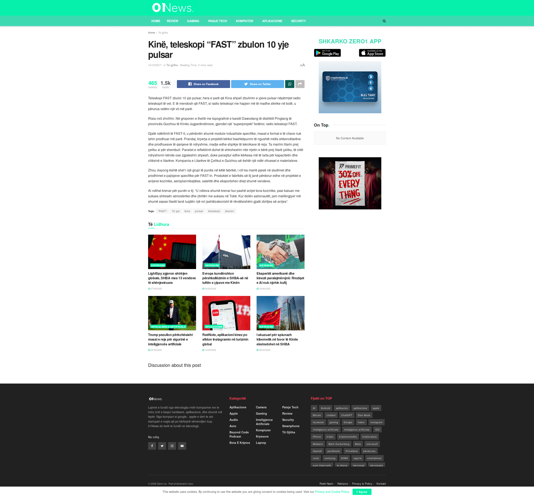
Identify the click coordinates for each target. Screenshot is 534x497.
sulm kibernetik (322, 465)
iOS (377, 429)
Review (172, 21)
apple (376, 408)
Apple (233, 413)
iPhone (317, 436)
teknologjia (376, 465)
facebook (318, 422)
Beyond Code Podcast (239, 434)
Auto (232, 426)
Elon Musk (364, 415)
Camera (261, 407)
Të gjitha (163, 32)
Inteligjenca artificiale (326, 429)
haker (361, 422)
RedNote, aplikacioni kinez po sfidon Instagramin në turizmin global (225, 339)
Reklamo (342, 484)
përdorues (369, 451)
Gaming (193, 21)
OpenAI (317, 451)
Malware (318, 443)
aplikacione (360, 408)
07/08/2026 (156, 288)
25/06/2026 (264, 288)
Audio (233, 420)
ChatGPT (346, 415)
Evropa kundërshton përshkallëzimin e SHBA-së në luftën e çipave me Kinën (225, 278)
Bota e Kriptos (239, 442)
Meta (358, 443)
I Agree (362, 492)
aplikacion (342, 408)
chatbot (331, 415)
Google (348, 422)
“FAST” (162, 211)
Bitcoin (317, 415)
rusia (316, 458)
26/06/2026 (210, 288)
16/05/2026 (210, 349)
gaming (334, 422)
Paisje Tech (217, 21)
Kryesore (158, 265)
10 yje (176, 211)
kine (187, 211)
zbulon (229, 211)
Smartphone (291, 426)
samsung (330, 458)
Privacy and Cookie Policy (332, 491)
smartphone (374, 458)
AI (314, 408)
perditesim (333, 451)
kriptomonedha (348, 436)
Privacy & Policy (362, 484)
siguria (358, 458)
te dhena (342, 465)
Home (155, 21)
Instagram (376, 422)
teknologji (358, 465)
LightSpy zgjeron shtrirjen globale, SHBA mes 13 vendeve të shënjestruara (172, 278)
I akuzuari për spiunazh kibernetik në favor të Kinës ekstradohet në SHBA (277, 339)
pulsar (199, 211)
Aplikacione (272, 21)
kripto (330, 436)
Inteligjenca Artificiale (168, 326)
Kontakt (381, 484)
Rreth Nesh (326, 484)
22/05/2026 (156, 349)
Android (325, 408)
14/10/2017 (154, 65)
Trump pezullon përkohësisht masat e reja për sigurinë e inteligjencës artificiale (170, 339)
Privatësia (352, 451)
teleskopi (214, 211)
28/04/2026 (264, 349)
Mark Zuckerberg (339, 443)
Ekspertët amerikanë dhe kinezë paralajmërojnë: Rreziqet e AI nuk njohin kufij (280, 278)
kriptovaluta (370, 436)
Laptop (261, 442)
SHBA (344, 458)
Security (298, 21)
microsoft (372, 443)
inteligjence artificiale (357, 429)
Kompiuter (244, 21)
